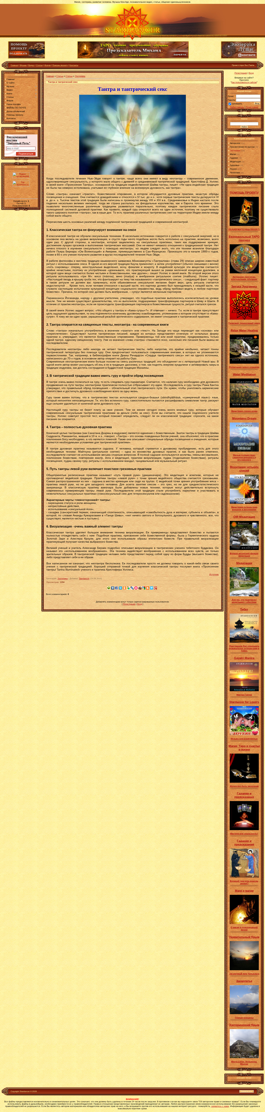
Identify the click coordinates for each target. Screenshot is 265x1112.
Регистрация (129, 604)
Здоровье (234, 165)
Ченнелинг (235, 172)
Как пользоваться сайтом (244, 82)
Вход (139, 604)
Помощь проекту (60, 65)
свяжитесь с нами (220, 1106)
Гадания (234, 158)
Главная (14, 65)
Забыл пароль (237, 107)
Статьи (39, 65)
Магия (233, 154)
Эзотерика (80, 76)
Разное (233, 169)
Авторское (235, 143)
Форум (47, 65)
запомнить (237, 103)
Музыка (23, 65)
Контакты (73, 65)
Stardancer (84, 578)
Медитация (235, 161)
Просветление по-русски (242, 147)
